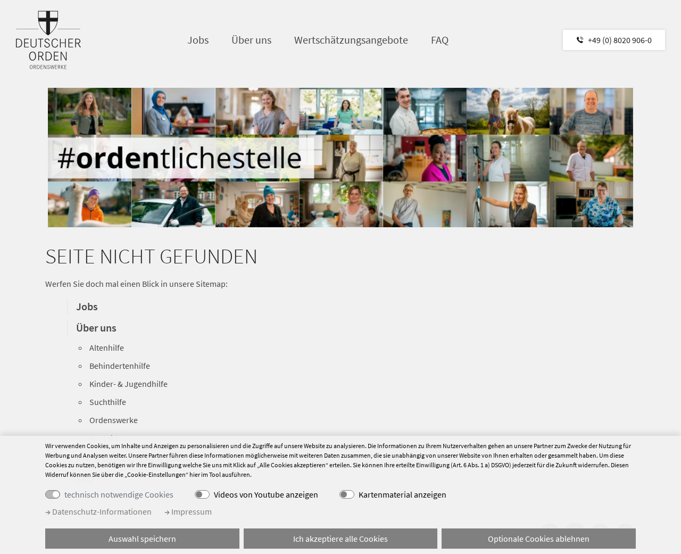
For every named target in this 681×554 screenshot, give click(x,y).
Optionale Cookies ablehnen (538, 538)
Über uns (251, 39)
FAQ (440, 39)
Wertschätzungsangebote (351, 39)
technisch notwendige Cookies (118, 494)
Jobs (198, 39)
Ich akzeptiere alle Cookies (340, 538)
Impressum (191, 511)
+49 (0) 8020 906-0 (620, 40)
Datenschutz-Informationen (101, 511)
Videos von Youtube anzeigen (266, 494)
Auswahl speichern (142, 538)
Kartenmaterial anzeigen (402, 494)
